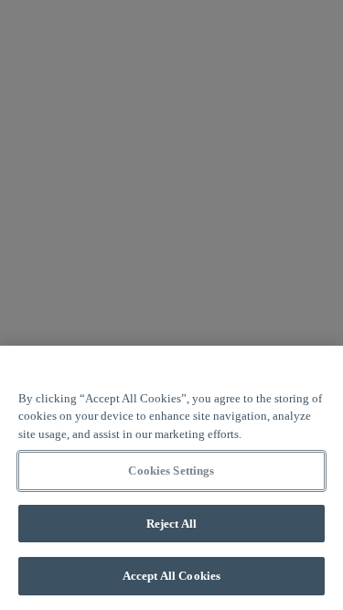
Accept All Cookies (171, 576)
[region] (171, 478)
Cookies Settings (171, 470)
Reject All (171, 523)
